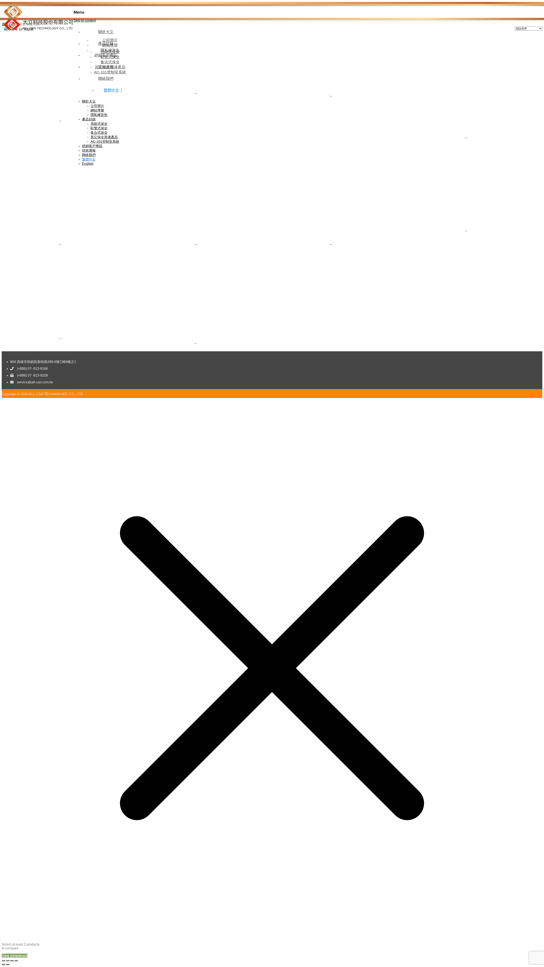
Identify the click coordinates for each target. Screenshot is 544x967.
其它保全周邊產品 (104, 137)
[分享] (12, 960)
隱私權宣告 (99, 115)
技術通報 (105, 67)
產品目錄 (105, 43)
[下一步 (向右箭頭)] (7, 964)
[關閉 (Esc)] (16, 960)
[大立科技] (13, 16)
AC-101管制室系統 (105, 141)
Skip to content (85, 20)
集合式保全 (99, 132)
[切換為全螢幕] (7, 960)
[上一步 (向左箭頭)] (3, 964)
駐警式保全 (99, 128)
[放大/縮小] (3, 960)
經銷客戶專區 (105, 55)
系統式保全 (99, 124)
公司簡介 (97, 106)
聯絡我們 (105, 78)
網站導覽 (97, 110)
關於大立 (105, 32)
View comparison (14, 956)
